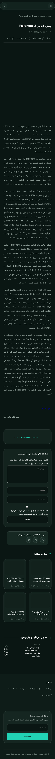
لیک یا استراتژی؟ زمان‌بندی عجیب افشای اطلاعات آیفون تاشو (15, 614)
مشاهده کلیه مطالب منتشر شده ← (25, 437)
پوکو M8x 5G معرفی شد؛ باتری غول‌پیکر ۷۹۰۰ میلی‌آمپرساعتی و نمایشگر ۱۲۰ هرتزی (41, 583)
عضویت (27, 736)
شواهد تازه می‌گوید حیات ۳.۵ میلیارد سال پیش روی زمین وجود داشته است (32, 652)
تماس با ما (24, 688)
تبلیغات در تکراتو (45, 688)
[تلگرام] (28, 540)
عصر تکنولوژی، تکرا (11, 417)
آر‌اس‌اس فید (46, 695)
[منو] (50, 6)
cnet (44, 408)
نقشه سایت (12, 688)
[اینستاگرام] (35, 540)
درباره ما (33, 688)
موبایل (42, 16)
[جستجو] (4, 6)
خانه (49, 16)
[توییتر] (42, 540)
